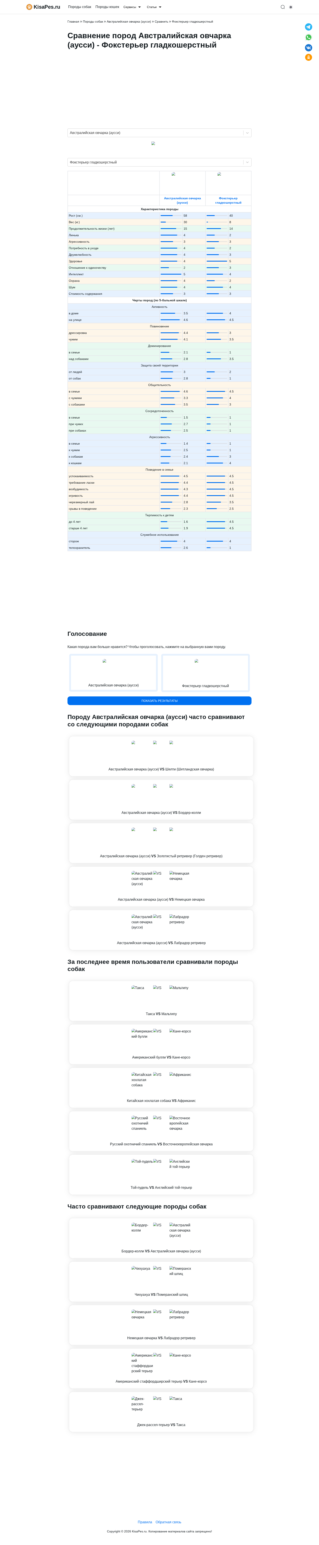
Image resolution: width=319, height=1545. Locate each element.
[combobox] (70, 133)
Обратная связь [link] (168, 1522)
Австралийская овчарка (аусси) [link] (129, 21)
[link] (161, 756)
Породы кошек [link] (107, 7)
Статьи (152, 7)
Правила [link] (145, 1522)
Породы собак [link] (79, 7)
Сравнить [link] (161, 21)
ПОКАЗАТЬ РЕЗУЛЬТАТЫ (159, 700)
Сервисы (129, 7)
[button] (161, 756)
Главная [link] (73, 21)
